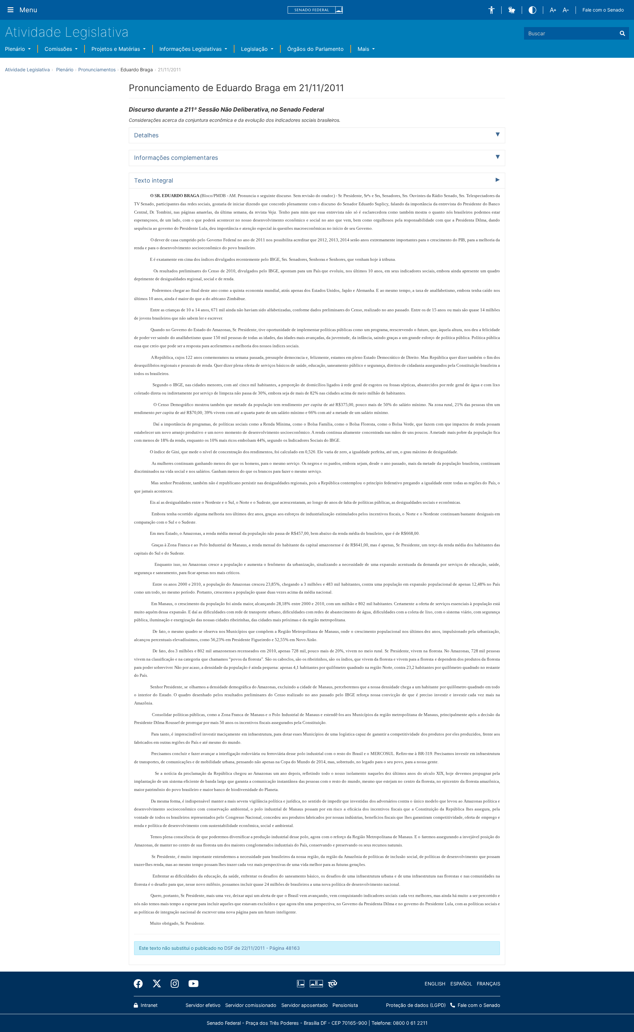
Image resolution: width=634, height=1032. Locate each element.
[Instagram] (175, 984)
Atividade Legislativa (67, 32)
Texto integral (153, 180)
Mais (364, 49)
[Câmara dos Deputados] (302, 984)
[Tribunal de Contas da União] (331, 984)
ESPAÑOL (461, 983)
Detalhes (146, 135)
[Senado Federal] (315, 10)
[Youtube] (191, 984)
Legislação (255, 49)
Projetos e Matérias (116, 49)
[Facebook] (141, 984)
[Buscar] (622, 33)
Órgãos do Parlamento (315, 49)
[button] (491, 10)
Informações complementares (176, 157)
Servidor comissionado (250, 1005)
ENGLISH (435, 983)
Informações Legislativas (191, 49)
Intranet (148, 1005)
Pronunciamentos (97, 69)
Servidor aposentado (304, 1005)
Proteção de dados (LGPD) (416, 1005)
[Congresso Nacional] (316, 984)
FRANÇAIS (488, 983)
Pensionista (345, 1005)
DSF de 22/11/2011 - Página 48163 (262, 948)
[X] (157, 984)
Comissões (59, 49)
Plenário (16, 49)
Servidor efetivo (203, 1005)
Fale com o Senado (603, 10)
